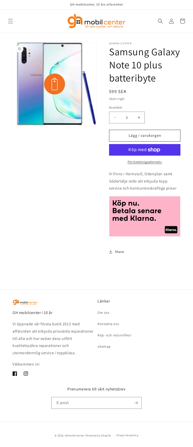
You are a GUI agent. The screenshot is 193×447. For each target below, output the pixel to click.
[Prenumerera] (135, 403)
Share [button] (119, 251)
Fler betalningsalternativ (145, 162)
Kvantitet (115, 107)
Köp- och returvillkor (115, 335)
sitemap (104, 346)
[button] (10, 21)
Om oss (104, 312)
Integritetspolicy (127, 435)
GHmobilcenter (75, 435)
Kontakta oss (108, 324)
